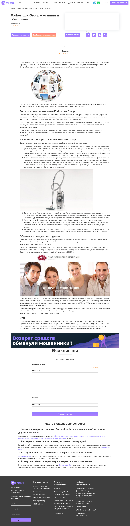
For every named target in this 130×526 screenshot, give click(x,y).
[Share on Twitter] (94, 35)
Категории (46, 3)
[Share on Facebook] (88, 35)
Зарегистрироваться (119, 3)
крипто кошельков (60, 438)
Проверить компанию (20, 35)
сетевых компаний (45, 438)
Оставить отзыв (72, 35)
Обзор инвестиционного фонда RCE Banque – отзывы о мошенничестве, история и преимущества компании (86, 493)
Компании (37, 3)
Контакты (62, 3)
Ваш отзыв (36, 370)
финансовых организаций (28, 438)
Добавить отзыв (38, 364)
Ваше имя (35, 398)
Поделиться (89, 32)
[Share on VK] (106, 35)
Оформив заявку (24, 456)
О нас (55, 3)
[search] (29, 3)
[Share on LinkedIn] (100, 35)
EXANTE (57, 489)
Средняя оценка (15, 23)
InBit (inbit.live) (37, 504)
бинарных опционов (76, 436)
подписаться (21, 520)
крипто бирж (100, 436)
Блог (87, 3)
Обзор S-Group (59, 497)
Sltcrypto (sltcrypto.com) (41, 497)
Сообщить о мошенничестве (44, 35)
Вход (106, 3)
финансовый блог (65, 465)
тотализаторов (89, 436)
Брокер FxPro (81, 507)
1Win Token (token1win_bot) (86, 510)
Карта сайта (15, 487)
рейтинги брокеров (61, 436)
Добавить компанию (76, 3)
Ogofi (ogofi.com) (38, 501)
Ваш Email (36, 404)
